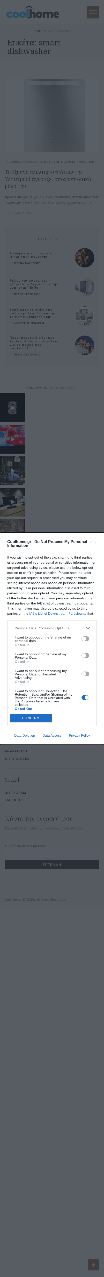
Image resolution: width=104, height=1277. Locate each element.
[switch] (85, 638)
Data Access (52, 735)
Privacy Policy (79, 735)
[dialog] (52, 639)
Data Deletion (24, 735)
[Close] (94, 542)
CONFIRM (31, 718)
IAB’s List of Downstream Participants (57, 613)
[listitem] (52, 628)
